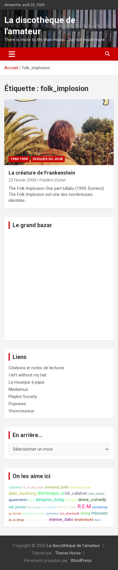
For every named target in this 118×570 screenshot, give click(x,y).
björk (32, 500)
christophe (49, 507)
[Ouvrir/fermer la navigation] (11, 54)
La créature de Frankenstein (42, 173)
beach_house (80, 487)
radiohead (15, 487)
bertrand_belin (57, 487)
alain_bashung (22, 493)
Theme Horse (68, 553)
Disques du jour (48, 159)
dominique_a (51, 493)
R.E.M (84, 506)
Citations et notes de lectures (36, 367)
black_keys (34, 507)
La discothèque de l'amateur (73, 545)
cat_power (17, 507)
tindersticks (84, 519)
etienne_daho (61, 519)
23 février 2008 (22, 180)
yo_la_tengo (16, 520)
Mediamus (18, 389)
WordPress (81, 560)
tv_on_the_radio (33, 487)
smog (85, 513)
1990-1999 (19, 159)
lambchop (99, 507)
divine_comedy (92, 499)
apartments (18, 500)
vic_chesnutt (69, 513)
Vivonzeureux (21, 411)
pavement (52, 513)
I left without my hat (27, 375)
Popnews (17, 403)
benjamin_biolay (50, 499)
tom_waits (96, 494)
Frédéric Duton (53, 180)
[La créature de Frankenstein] (59, 132)
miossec (99, 513)
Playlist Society (23, 396)
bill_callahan (76, 493)
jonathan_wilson (34, 513)
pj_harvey (15, 513)
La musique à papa (26, 382)
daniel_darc (66, 507)
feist (98, 519)
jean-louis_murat (36, 520)
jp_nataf (71, 500)
